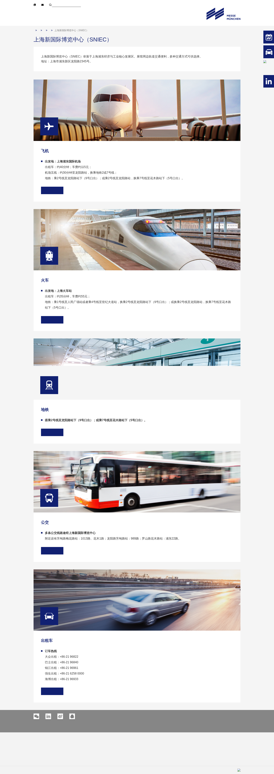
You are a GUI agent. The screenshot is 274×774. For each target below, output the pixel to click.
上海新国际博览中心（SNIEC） (71, 30)
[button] (48, 716)
